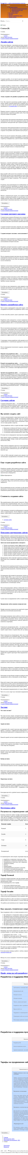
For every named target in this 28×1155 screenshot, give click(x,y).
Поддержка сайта (13, 13)
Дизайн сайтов (12, 17)
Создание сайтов (12, 7)
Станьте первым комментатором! (9, 38)
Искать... (3, 21)
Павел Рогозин (8, 37)
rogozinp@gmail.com (6, 952)
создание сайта (8, 519)
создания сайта (13, 106)
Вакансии (6, 1147)
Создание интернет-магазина (19, 8)
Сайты (8, 5)
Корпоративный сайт (17, 10)
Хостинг (10, 14)
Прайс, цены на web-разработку (14, 973)
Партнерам (7, 1145)
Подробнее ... (5, 203)
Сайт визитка (15, 11)
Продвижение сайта (9, 1138)
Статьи (5, 35)
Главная (6, 1137)
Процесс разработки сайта (15, 15)
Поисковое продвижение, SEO (12, 1140)
